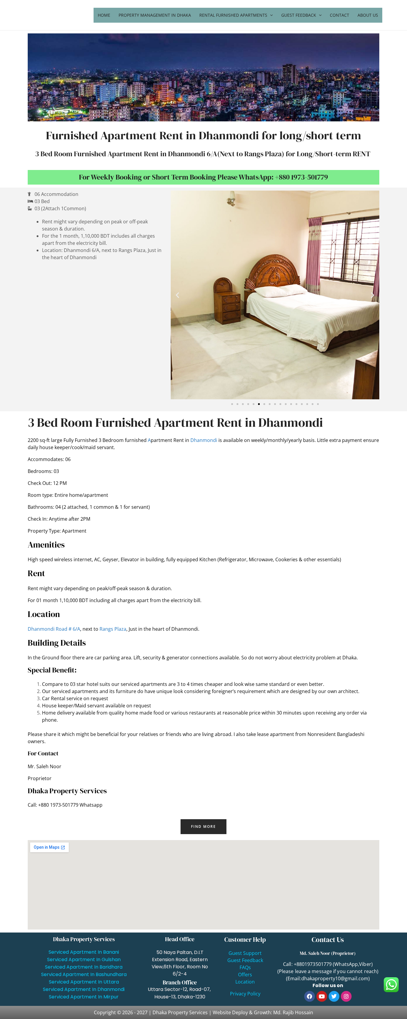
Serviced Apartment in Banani (84, 952)
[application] (270, 15)
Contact (339, 15)
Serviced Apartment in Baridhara (83, 967)
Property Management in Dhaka (155, 15)
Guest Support (245, 953)
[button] (177, 295)
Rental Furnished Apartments (233, 15)
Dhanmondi (203, 440)
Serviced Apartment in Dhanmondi (84, 989)
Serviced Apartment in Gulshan (84, 959)
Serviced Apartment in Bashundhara (84, 974)
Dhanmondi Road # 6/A (54, 629)
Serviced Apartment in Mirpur (84, 996)
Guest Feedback (298, 15)
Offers (245, 974)
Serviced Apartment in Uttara (84, 981)
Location (245, 981)
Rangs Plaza (113, 629)
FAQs (245, 967)
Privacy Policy (245, 993)
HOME (104, 15)
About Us (368, 15)
